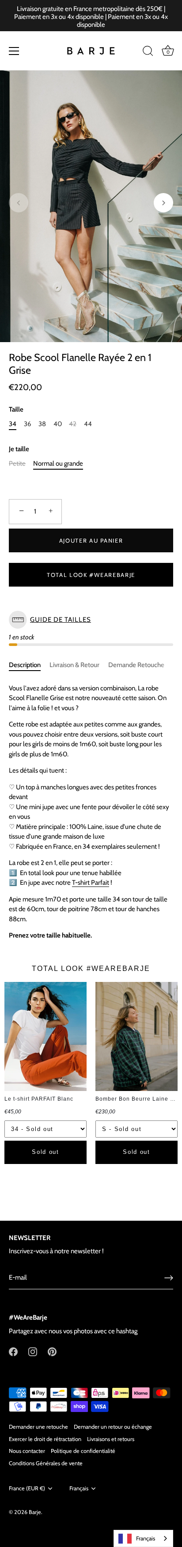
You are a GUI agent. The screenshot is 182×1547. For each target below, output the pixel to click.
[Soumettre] (168, 1277)
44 (88, 424)
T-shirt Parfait (90, 883)
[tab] (29, 665)
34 (12, 424)
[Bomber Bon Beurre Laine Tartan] (136, 1036)
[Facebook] (13, 1351)
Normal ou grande (58, 463)
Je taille (19, 449)
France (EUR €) (27, 1488)
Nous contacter (27, 1451)
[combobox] (143, 1538)
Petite (17, 463)
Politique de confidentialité (83, 1451)
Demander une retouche (38, 1426)
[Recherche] (148, 52)
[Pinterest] (52, 1351)
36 (27, 424)
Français (78, 1488)
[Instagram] (32, 1351)
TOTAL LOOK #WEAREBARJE (91, 574)
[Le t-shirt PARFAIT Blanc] (45, 1036)
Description (25, 665)
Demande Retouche (136, 665)
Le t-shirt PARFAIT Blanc (38, 1099)
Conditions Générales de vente (46, 1463)
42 (72, 424)
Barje (35, 1512)
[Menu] (14, 51)
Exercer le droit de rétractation (45, 1439)
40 (57, 424)
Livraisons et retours (110, 1439)
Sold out (45, 1152)
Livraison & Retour (74, 665)
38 (42, 424)
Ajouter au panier (91, 540)
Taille (16, 409)
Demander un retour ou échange (113, 1426)
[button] (18, 202)
